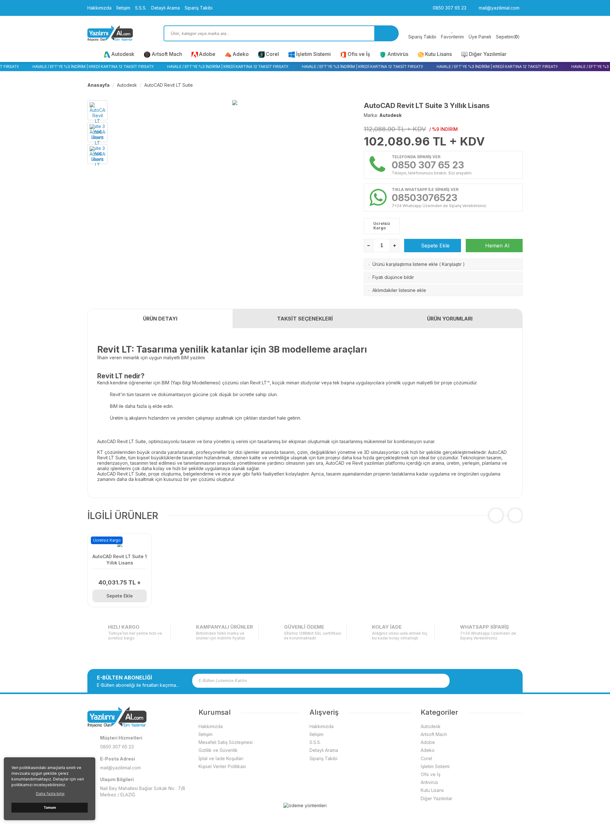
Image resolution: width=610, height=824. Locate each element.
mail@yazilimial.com (498, 7)
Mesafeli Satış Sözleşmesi (226, 742)
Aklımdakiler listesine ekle (399, 290)
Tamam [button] (50, 808)
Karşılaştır (452, 264)
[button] (515, 515)
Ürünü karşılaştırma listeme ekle (405, 264)
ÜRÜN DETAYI (160, 318)
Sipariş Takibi (199, 7)
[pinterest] (501, 681)
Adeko (241, 54)
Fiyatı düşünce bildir (393, 277)
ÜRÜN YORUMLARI (449, 318)
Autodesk (122, 54)
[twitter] (484, 681)
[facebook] (468, 681)
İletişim (123, 7)
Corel (272, 54)
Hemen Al (496, 245)
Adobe (207, 54)
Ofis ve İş (359, 54)
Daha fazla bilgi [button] (50, 793)
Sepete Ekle (434, 245)
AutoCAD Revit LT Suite (168, 85)
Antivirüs (397, 54)
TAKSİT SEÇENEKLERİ (305, 318)
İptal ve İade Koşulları (221, 758)
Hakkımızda (99, 7)
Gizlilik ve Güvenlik (218, 750)
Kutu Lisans (438, 54)
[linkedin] (509, 681)
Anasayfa (98, 85)
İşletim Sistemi (313, 54)
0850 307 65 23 (448, 7)
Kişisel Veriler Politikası (222, 766)
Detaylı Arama (165, 7)
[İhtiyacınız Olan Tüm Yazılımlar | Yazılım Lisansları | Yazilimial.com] (120, 33)
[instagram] (476, 681)
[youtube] (493, 681)
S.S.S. (140, 7)
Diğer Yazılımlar (487, 54)
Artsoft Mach (167, 54)
